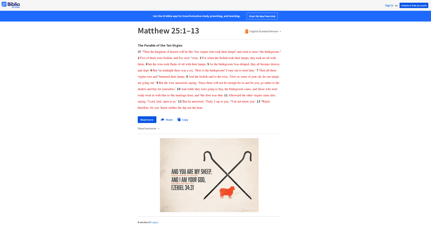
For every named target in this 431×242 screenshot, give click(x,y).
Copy (185, 119)
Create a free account (414, 5)
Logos (154, 222)
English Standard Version (264, 31)
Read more (147, 119)
